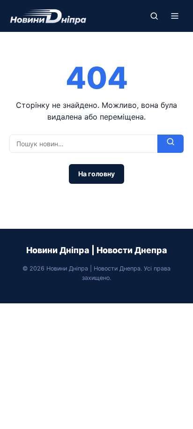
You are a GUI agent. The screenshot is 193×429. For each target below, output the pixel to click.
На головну (96, 174)
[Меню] (175, 16)
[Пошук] (154, 16)
